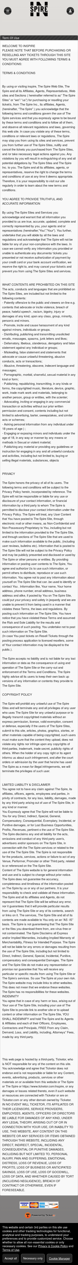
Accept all (11, 1258)
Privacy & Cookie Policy (53, 1246)
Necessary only (33, 1258)
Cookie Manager (59, 1258)
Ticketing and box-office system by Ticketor (39, 1216)
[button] (70, 11)
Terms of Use (10, 1250)
